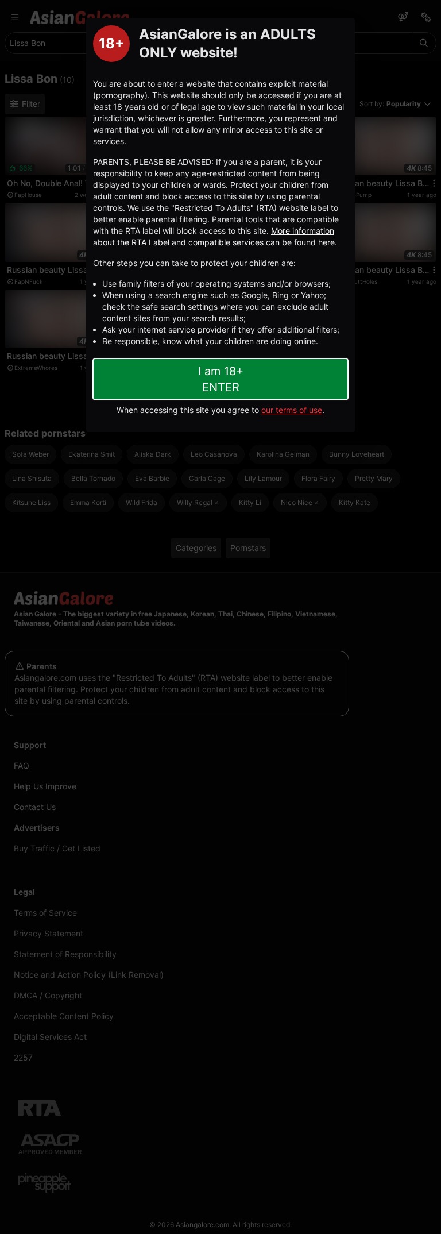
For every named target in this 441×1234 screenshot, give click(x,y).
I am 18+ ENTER (220, 379)
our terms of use (291, 410)
